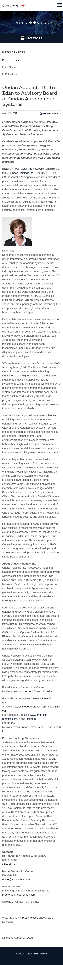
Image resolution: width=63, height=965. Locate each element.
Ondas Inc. (26, 954)
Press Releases (10, 60)
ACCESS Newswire (32, 168)
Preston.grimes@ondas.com (18, 894)
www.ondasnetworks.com (29, 727)
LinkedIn (47, 691)
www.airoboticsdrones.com (30, 706)
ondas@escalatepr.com (16, 879)
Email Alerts (8, 67)
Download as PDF (51, 113)
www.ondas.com (23, 691)
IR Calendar (8, 74)
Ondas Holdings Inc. (22, 173)
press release (30, 917)
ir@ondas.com (10, 864)
